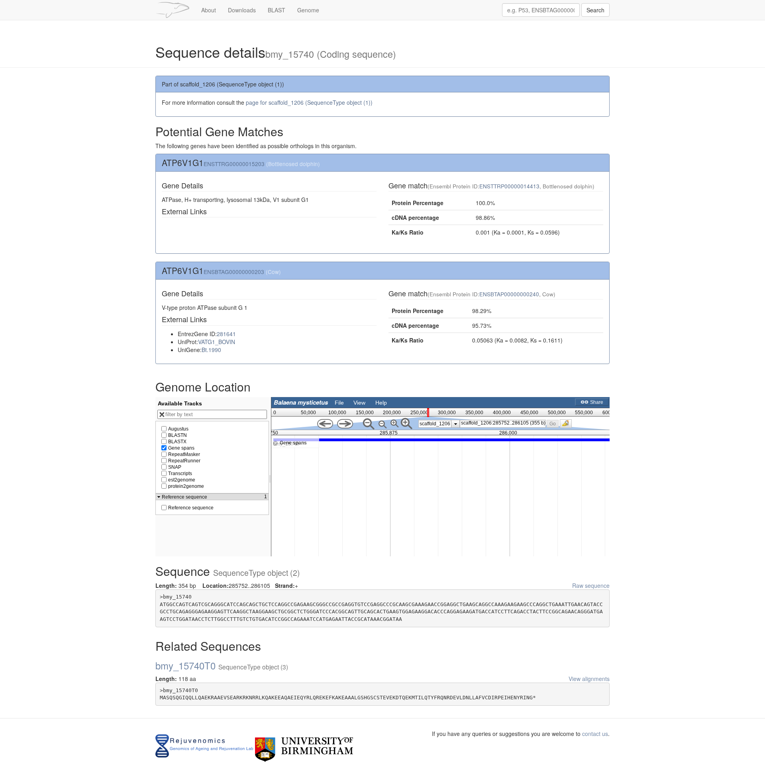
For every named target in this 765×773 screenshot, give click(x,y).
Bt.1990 (211, 350)
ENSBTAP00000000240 (509, 294)
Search (595, 10)
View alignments (589, 679)
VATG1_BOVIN (216, 342)
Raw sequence (591, 585)
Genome (308, 10)
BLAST (276, 10)
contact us (595, 734)
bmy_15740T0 (221, 665)
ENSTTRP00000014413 (509, 186)
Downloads (242, 10)
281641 (226, 334)
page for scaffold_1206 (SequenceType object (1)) (309, 102)
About (208, 10)
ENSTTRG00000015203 (234, 164)
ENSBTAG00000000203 (234, 272)
